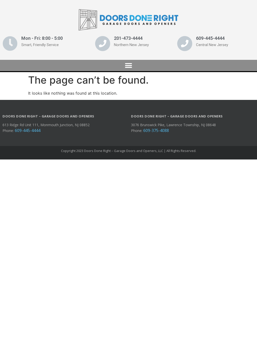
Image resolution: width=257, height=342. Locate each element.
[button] (128, 65)
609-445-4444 (210, 38)
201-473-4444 (128, 38)
